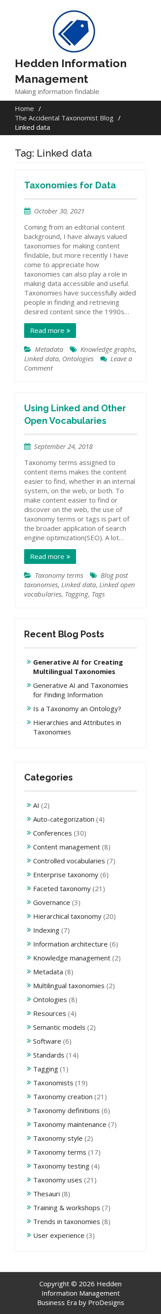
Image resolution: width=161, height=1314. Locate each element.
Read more (47, 330)
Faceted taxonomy (62, 888)
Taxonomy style (58, 1138)
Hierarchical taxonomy (67, 916)
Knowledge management (71, 957)
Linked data (41, 358)
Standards (48, 1054)
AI (36, 805)
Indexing (46, 930)
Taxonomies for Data (70, 185)
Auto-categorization (63, 819)
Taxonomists (53, 1082)
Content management (66, 846)
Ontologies (77, 358)
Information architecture (70, 943)
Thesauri (46, 1193)
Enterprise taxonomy (65, 874)
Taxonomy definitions (66, 1110)
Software (47, 1041)
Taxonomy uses (57, 1179)
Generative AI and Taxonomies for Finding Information (80, 690)
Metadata (49, 349)
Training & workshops (66, 1207)
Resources (49, 1013)
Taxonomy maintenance (69, 1124)
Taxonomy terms (59, 575)
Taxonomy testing (61, 1165)
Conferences (52, 832)
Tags (98, 593)
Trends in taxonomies (66, 1221)
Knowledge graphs (107, 349)
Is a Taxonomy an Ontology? (77, 708)
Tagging (76, 593)
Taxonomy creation (63, 1096)
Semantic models (59, 1027)
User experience (59, 1235)
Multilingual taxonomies (69, 985)
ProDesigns (106, 1302)
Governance (51, 902)
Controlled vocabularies (69, 860)
